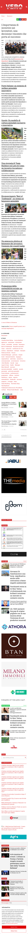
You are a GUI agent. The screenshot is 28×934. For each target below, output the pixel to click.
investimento (15, 361)
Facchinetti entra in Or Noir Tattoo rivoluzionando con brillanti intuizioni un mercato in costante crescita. (18, 592)
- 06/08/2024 (11, 407)
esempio (16, 350)
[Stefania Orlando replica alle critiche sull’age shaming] (5, 894)
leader (12, 365)
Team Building (5, 383)
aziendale (9, 344)
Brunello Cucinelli (18, 346)
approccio (4, 342)
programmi (4, 375)
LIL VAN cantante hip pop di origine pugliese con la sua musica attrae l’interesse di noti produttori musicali (18, 614)
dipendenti (10, 350)
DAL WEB (4, 561)
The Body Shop (15, 383)
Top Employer (5, 385)
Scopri (24, 561)
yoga (21, 389)
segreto (15, 377)
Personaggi (4, 903)
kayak (12, 363)
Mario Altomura (4, 407)
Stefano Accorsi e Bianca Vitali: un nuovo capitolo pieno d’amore (13, 807)
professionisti (15, 373)
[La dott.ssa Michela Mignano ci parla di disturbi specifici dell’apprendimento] (5, 710)
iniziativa (20, 359)
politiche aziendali (13, 371)
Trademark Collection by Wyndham (11, 387)
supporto (3, 381)
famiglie (22, 350)
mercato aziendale (6, 369)
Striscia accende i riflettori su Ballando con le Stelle (18, 848)
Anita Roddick (18, 340)
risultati (16, 375)
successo (19, 379)
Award (3, 344)
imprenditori (5, 359)
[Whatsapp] (17, 19)
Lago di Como (5, 365)
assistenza (11, 342)
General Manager (6, 354)
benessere (21, 344)
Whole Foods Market (13, 389)
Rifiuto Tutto (14, 931)
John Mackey (5, 363)
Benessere (4, 335)
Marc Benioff (5, 367)
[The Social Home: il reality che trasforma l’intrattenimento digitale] (23, 423)
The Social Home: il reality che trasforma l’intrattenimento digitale (9, 422)
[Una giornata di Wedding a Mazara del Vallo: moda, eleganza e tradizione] (5, 566)
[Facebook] (20, 19)
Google (20, 354)
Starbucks (13, 379)
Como (3, 348)
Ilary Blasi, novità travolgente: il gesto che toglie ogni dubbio (13, 811)
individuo (13, 359)
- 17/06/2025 (11, 416)
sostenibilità (5, 379)
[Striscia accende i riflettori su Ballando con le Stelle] (5, 850)
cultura (3, 350)
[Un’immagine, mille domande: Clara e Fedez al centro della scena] (23, 414)
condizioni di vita (17, 348)
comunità (8, 348)
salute (10, 377)
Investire (22, 361)
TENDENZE (5, 845)
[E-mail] (25, 19)
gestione (14, 354)
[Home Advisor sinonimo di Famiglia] (5, 740)
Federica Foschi (5, 352)
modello (15, 369)
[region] (14, 919)
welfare (3, 389)
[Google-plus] (22, 19)
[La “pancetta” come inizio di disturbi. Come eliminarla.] (5, 733)
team (15, 381)
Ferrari (13, 352)
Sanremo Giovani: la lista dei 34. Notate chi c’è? (18, 872)
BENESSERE (5, 705)
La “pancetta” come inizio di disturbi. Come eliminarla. (18, 731)
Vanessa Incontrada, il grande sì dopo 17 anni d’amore (13, 795)
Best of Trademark (6, 346)
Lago (16, 363)
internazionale (5, 361)
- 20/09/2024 (11, 426)
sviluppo (10, 381)
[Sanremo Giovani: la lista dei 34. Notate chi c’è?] (5, 873)
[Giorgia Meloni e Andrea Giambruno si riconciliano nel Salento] (23, 405)
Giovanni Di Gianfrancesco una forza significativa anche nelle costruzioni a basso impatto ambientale (18, 577)
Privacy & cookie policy (11, 923)
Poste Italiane (5, 373)
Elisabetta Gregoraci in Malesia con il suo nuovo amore (17, 888)
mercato (12, 367)
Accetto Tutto (14, 927)
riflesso (11, 375)
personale (4, 371)
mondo (21, 369)
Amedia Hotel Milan (7, 340)
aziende (15, 344)
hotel (2, 357)
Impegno (18, 357)
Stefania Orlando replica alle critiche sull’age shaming (18, 893)
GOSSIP (4, 878)
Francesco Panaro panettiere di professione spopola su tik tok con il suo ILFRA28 (18, 602)
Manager (17, 365)
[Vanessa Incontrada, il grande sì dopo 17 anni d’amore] (5, 883)
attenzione (18, 342)
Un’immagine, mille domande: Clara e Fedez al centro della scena (8, 413)
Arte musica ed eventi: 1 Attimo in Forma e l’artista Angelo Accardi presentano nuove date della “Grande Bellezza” (17, 861)
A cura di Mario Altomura (9, 322)
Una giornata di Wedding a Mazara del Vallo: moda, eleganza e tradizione (18, 565)
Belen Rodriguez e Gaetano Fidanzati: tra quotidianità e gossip (13, 803)
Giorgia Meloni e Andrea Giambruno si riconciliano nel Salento (8, 404)
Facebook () (24, 435)
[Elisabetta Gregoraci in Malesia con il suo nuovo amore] (5, 888)
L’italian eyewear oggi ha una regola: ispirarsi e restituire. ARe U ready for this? (12, 767)
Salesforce (4, 377)
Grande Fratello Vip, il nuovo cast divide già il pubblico (13, 799)
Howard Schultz (10, 357)
